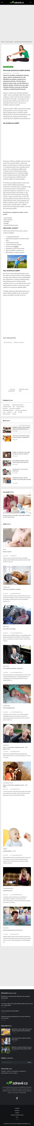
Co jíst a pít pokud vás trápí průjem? (10, 1011)
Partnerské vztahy (8, 783)
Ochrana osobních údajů (17, 1115)
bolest (16, 173)
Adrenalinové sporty (17, 405)
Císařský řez (6, 705)
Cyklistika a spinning (14, 408)
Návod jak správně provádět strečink (23, 41)
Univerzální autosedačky (9, 629)
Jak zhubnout (6, 405)
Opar (4, 549)
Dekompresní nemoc (8, 410)
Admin (17, 1119)
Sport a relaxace (9, 41)
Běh (14, 406)
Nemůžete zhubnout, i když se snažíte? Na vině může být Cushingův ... (21, 479)
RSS (17, 1117)
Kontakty (17, 1110)
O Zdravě (17, 1108)
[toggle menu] (2, 2)
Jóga (15, 412)
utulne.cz (9, 1071)
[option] (17, 507)
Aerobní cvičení (7, 406)
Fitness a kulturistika (19, 342)
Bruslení (5, 408)
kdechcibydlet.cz (5, 1073)
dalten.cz (15, 1073)
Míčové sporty (7, 414)
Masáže (20, 412)
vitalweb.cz (3, 1071)
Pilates (14, 414)
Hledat (29, 1062)
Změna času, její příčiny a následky (11, 589)
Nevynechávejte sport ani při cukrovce (12, 930)
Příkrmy (5, 849)
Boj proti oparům (7, 551)
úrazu (14, 283)
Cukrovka (6, 928)
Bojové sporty (20, 406)
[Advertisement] (17, 22)
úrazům (16, 246)
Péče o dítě (6, 626)
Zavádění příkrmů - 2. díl (9, 851)
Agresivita (6, 745)
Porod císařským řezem (9, 708)
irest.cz (11, 1073)
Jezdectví (9, 412)
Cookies (17, 1112)
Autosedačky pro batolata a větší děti (13, 668)
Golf (4, 412)
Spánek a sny (6, 587)
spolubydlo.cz (22, 1071)
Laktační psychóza (8, 888)
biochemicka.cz (15, 1071)
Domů (2, 41)
